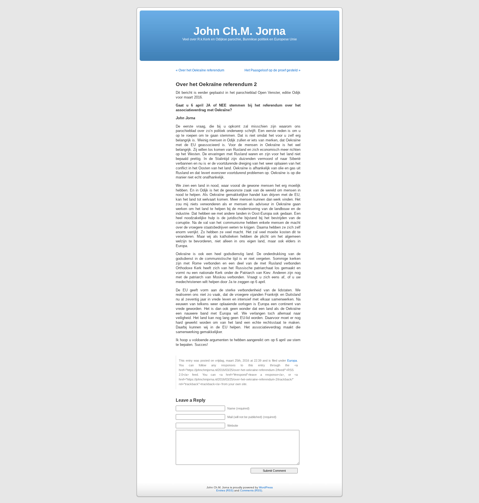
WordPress (266, 487)
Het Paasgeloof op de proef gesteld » (272, 70)
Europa (292, 360)
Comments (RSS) (251, 490)
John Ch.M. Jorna (239, 31)
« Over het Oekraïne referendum (200, 70)
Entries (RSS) (224, 490)
